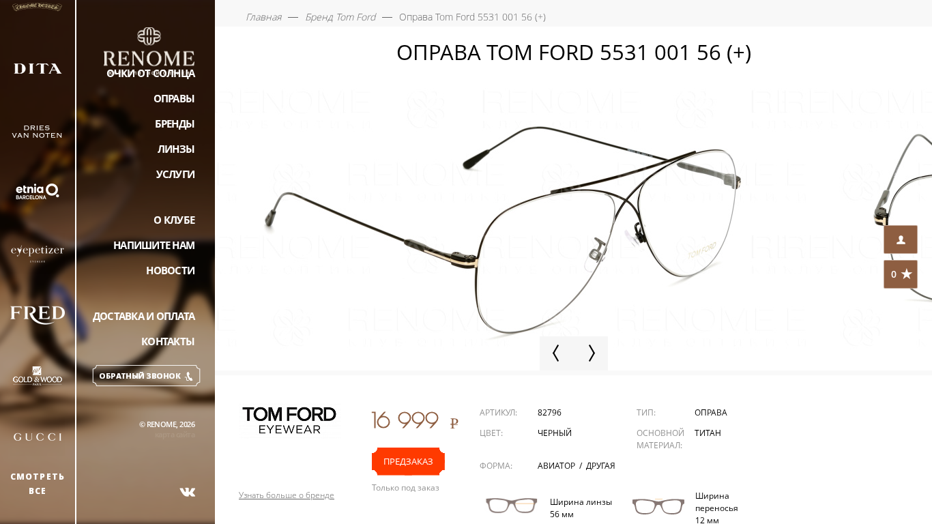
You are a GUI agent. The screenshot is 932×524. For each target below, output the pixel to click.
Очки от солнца (150, 73)
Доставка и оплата (143, 316)
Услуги (175, 174)
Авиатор (557, 465)
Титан (708, 433)
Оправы (174, 98)
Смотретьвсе (37, 484)
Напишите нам (153, 245)
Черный (555, 433)
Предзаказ (408, 461)
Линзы (176, 149)
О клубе (174, 220)
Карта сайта (174, 434)
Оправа (711, 412)
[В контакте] (187, 492)
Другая (600, 465)
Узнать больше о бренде (286, 495)
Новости (170, 270)
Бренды (175, 123)
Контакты (167, 341)
